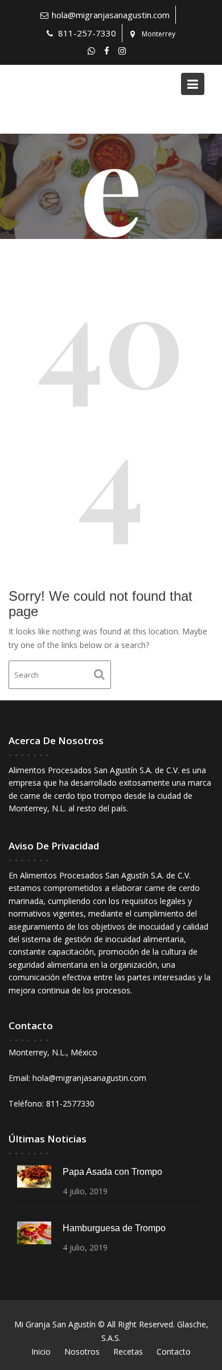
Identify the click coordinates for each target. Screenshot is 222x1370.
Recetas (128, 1351)
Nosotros (82, 1351)
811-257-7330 (87, 33)
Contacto (174, 1351)
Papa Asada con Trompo (112, 1172)
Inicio (41, 1351)
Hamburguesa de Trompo (114, 1228)
